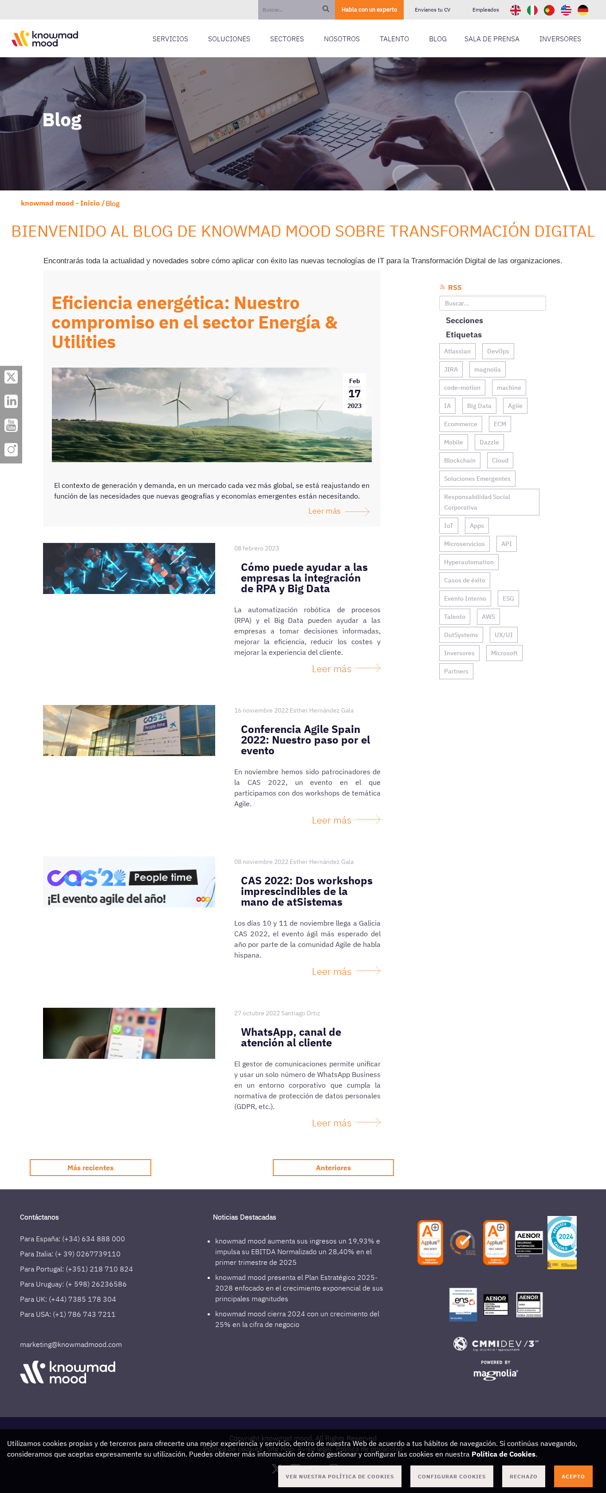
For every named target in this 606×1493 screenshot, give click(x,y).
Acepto (573, 1476)
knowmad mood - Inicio (60, 202)
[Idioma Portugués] (550, 9)
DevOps (498, 351)
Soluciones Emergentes (477, 479)
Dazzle (489, 442)
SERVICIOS (170, 38)
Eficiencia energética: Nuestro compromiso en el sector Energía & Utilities (194, 322)
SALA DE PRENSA (491, 38)
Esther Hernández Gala (322, 710)
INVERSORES (560, 38)
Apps (477, 526)
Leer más (324, 511)
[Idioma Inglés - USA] (567, 9)
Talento (454, 617)
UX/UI (504, 635)
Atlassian (457, 351)
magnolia (487, 369)
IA (447, 406)
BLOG (438, 38)
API (506, 544)
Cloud (500, 460)
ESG (508, 598)
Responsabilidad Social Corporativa (477, 502)
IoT (448, 526)
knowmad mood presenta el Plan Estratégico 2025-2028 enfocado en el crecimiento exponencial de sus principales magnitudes (299, 1288)
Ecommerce (460, 424)
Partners (456, 671)
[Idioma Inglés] (516, 9)
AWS (488, 617)
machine (509, 388)
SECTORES (287, 38)
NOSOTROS (342, 38)
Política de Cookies (503, 1453)
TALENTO (394, 38)
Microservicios (464, 544)
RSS (454, 287)
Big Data (479, 406)
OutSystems (461, 635)
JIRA (451, 369)
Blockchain (460, 460)
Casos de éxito (464, 580)
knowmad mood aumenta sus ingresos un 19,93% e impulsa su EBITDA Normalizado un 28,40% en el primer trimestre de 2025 (297, 1251)
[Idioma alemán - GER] (583, 9)
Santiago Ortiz (300, 1013)
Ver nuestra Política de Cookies (340, 1476)
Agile (515, 406)
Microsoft (504, 653)
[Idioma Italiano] (533, 9)
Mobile (453, 442)
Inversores (459, 653)
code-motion (462, 388)
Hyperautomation (469, 562)
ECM (500, 424)
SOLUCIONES (229, 38)
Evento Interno (465, 598)
